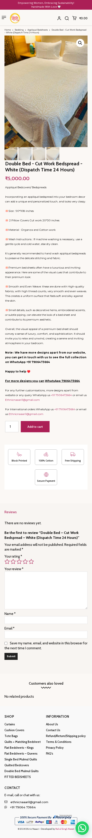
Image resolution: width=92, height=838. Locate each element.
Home (7, 30)
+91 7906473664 (61, 395)
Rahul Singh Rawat (64, 828)
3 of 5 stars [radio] (19, 561)
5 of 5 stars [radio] (31, 561)
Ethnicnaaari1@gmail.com (22, 399)
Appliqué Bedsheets (37, 30)
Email (9, 628)
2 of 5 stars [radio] (13, 561)
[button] (66, 18)
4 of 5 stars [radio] (25, 561)
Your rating (13, 556)
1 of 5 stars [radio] (7, 561)
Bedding (19, 30)
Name (10, 614)
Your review (13, 569)
